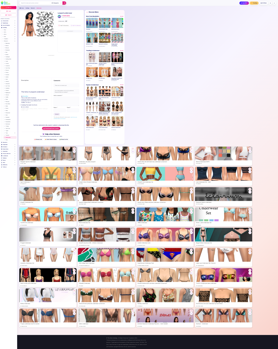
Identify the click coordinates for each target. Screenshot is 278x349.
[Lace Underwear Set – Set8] (105, 91)
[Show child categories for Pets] (14, 36)
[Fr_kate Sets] (92, 72)
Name (55, 107)
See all (121, 16)
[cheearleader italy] (105, 23)
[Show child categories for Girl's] (14, 32)
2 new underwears (103, 127)
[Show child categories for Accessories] (14, 21)
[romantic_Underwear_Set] (92, 106)
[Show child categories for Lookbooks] (14, 156)
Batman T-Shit (89, 44)
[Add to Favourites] (74, 148)
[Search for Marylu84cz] (59, 16)
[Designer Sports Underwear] (105, 57)
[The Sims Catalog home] (8, 2)
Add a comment (58, 95)
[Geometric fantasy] (105, 38)
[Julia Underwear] (92, 121)
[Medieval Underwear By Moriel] (117, 57)
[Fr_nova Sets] (105, 72)
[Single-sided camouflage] (117, 38)
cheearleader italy (103, 29)
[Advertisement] (70, 42)
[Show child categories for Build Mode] (14, 23)
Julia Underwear (90, 127)
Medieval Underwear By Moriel (117, 64)
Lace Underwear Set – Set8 (104, 98)
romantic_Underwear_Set (92, 112)
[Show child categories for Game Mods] (14, 149)
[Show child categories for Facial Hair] (14, 144)
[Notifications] (270, 3)
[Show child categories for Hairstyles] (14, 151)
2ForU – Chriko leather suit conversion (116, 113)
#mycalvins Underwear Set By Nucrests (116, 79)
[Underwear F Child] (117, 91)
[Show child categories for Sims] (14, 162)
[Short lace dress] (117, 23)
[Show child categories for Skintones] (14, 165)
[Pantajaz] (92, 23)
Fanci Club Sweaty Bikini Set (91, 64)
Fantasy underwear (116, 127)
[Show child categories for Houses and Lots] (14, 153)
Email (69, 107)
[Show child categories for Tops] (14, 133)
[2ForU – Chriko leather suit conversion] (117, 106)
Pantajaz (88, 29)
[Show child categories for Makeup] (14, 158)
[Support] (274, 3)
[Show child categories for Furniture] (14, 147)
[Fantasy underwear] (117, 121)
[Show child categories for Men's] (14, 34)
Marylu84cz (66, 15)
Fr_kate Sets (89, 78)
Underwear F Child (115, 97)
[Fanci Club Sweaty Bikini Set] (92, 57)
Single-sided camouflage (114, 44)
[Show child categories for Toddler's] (14, 39)
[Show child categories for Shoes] (14, 160)
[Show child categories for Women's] (14, 41)
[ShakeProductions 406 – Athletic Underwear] (105, 106)
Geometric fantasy (103, 44)
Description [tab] (25, 80)
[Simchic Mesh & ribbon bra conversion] (92, 91)
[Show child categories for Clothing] (14, 27)
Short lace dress (115, 29)
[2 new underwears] (105, 121)
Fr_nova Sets (102, 78)
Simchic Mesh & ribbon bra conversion (91, 98)
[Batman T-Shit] (92, 38)
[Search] (64, 3)
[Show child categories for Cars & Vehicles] (14, 25)
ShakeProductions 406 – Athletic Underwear (104, 113)
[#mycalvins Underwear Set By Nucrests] (117, 72)
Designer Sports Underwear (102, 64)
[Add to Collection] (74, 151)
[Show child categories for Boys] (14, 30)
